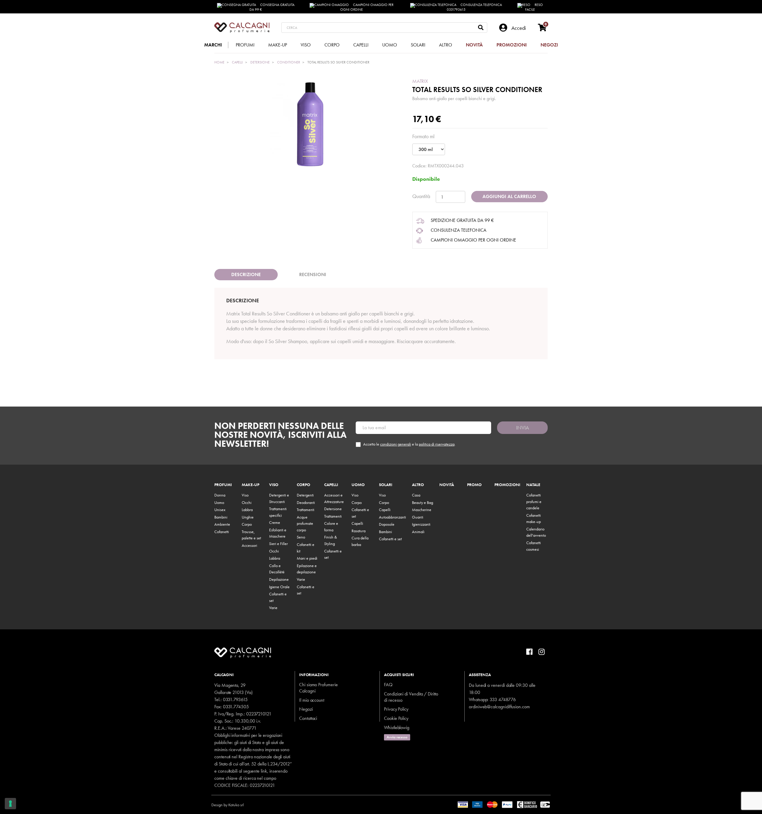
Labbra (247, 509)
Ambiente (222, 524)
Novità (446, 485)
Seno (301, 537)
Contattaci (308, 718)
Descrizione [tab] (246, 274)
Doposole (386, 524)
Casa (416, 495)
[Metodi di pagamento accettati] (504, 804)
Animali (418, 531)
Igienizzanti (421, 524)
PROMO (474, 485)
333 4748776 (503, 699)
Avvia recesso (397, 737)
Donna (219, 495)
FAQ (388, 684)
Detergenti (305, 495)
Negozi (306, 709)
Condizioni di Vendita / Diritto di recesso (411, 697)
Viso (245, 495)
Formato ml (423, 136)
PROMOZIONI (507, 485)
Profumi (223, 485)
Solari (385, 485)
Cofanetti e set (390, 538)
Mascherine (421, 509)
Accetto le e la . (409, 444)
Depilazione (279, 579)
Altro (418, 485)
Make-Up (250, 485)
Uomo (219, 502)
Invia (522, 427)
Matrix (420, 81)
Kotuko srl (236, 804)
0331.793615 (235, 699)
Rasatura (359, 530)
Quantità (421, 196)
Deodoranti (306, 502)
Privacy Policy (396, 709)
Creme (274, 522)
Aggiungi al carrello (509, 196)
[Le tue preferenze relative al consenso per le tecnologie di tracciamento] (10, 803)
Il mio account (311, 700)
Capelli (331, 485)
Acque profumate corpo (305, 523)
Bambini (220, 517)
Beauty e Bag (422, 502)
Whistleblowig (396, 727)
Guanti (417, 517)
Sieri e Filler (278, 543)
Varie (273, 607)
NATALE (533, 485)
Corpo (247, 524)
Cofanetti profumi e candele (533, 501)
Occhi (247, 502)
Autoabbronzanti (392, 517)
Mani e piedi (307, 558)
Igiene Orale (279, 586)
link (264, 771)
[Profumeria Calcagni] (241, 27)
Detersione (333, 508)
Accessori (249, 545)
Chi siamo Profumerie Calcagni (318, 687)
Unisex (219, 509)
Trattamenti (305, 509)
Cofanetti (221, 531)
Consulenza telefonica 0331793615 (474, 7)
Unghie (248, 517)
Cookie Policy (396, 718)
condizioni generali (395, 444)
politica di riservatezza (437, 444)
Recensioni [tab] (312, 274)
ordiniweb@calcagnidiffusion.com (499, 707)
